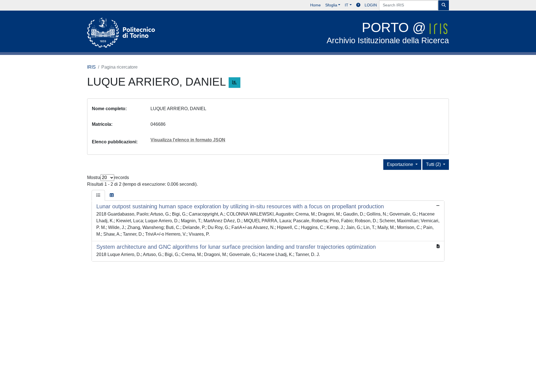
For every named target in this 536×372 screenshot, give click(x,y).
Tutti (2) (434, 164)
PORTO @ (388, 32)
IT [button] (346, 5)
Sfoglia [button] (331, 5)
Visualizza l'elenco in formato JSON (187, 139)
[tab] (98, 195)
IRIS (91, 67)
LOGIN (371, 5)
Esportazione (400, 164)
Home (315, 5)
